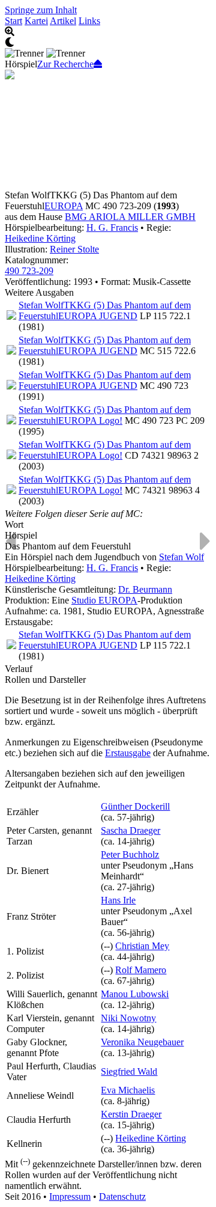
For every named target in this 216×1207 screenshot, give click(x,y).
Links (89, 21)
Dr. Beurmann (145, 589)
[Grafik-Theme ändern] (108, 42)
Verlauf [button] (18, 669)
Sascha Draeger (130, 830)
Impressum (70, 1196)
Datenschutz (122, 1196)
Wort (14, 524)
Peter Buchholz (130, 854)
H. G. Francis (112, 227)
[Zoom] (108, 31)
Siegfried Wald (129, 1071)
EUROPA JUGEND (97, 316)
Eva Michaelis (128, 1090)
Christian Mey (142, 946)
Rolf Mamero (140, 970)
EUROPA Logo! (90, 420)
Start (13, 21)
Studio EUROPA (104, 600)
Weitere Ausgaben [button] (39, 292)
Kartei (36, 21)
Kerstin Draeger (131, 1114)
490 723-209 (29, 271)
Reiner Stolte (74, 249)
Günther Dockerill (135, 806)
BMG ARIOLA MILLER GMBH (130, 217)
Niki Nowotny (128, 1018)
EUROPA (63, 206)
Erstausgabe (128, 753)
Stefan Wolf (181, 557)
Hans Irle (118, 900)
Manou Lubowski (135, 994)
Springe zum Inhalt (41, 10)
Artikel (63, 21)
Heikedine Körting (40, 238)
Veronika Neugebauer (142, 1042)
